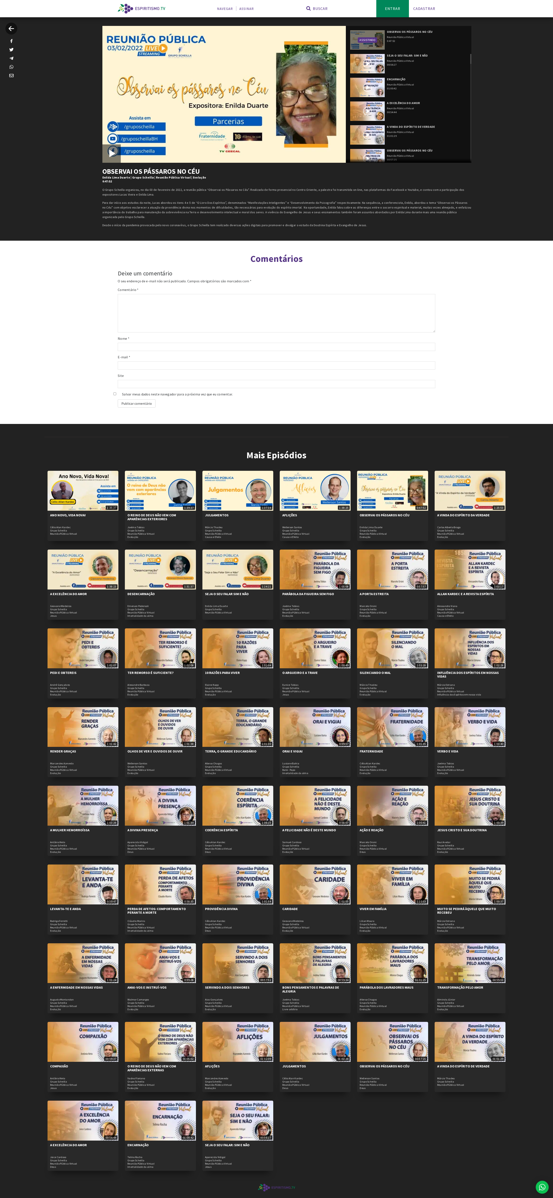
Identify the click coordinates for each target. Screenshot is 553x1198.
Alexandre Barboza (138, 685)
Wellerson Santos (292, 527)
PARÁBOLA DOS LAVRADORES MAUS (386, 987)
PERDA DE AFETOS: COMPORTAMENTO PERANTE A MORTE (156, 911)
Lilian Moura (367, 921)
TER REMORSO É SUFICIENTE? (150, 672)
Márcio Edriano (446, 685)
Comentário (128, 290)
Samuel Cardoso (291, 842)
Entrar (392, 8)
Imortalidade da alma (140, 616)
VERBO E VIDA (447, 751)
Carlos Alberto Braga (449, 527)
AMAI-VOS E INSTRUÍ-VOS (147, 987)
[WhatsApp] (11, 67)
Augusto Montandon (62, 999)
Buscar (320, 8)
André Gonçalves (60, 685)
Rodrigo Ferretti (59, 921)
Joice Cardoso (58, 1157)
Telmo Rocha (134, 1157)
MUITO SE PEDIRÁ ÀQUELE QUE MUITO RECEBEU (466, 911)
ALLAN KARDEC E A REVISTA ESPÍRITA (465, 594)
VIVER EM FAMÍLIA (373, 909)
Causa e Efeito (213, 537)
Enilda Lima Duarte (116, 177)
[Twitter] (11, 49)
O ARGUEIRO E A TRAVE (300, 672)
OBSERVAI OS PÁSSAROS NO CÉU (385, 515)
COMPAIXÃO (59, 1066)
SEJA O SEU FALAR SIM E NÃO (227, 594)
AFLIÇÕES (289, 515)
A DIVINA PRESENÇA (142, 830)
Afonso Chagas (213, 763)
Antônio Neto (57, 842)
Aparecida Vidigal (137, 842)
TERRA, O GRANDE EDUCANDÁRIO (230, 751)
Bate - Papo (288, 770)
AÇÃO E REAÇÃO (371, 830)
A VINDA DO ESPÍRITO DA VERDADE (463, 515)
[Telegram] (11, 58)
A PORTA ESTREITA (374, 594)
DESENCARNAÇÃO (141, 594)
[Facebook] (11, 41)
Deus (130, 852)
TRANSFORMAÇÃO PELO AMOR (460, 987)
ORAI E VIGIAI (292, 751)
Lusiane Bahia (290, 763)
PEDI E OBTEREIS (63, 672)
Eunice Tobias (290, 685)
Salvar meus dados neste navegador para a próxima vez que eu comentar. (177, 394)
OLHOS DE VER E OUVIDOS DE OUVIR (155, 751)
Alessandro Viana (447, 606)
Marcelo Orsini (368, 606)
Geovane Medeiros (61, 606)
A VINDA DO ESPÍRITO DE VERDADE (463, 1066)
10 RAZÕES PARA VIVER (222, 672)
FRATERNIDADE (371, 751)
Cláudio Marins (136, 921)
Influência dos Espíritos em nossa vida (459, 694)
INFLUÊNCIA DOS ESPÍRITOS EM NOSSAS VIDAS (468, 674)
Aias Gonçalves (214, 999)
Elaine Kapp (212, 685)
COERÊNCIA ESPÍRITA (221, 830)
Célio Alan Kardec (60, 527)
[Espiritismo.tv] (141, 8)
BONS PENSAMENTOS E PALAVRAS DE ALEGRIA (310, 989)
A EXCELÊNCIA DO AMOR (68, 594)
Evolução (199, 177)
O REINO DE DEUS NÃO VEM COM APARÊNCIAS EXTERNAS (151, 1068)
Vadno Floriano (136, 1078)
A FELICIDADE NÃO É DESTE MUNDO (309, 830)
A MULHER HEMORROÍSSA (69, 830)
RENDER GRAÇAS (63, 751)
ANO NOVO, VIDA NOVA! (68, 515)
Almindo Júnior (446, 999)
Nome (123, 338)
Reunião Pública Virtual (173, 177)
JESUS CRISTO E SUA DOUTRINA (462, 830)
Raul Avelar (443, 842)
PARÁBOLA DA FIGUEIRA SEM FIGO (308, 594)
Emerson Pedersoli (138, 606)
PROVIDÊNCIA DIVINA (221, 909)
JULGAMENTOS (217, 515)
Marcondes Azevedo (61, 763)
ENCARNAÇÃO (138, 1145)
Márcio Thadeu (214, 527)
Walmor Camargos (138, 999)
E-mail (124, 357)
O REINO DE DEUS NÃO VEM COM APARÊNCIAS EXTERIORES (151, 517)
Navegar (225, 8)
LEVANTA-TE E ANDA (65, 909)
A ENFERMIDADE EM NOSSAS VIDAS (76, 987)
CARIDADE (290, 909)
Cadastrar (424, 8)
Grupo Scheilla (143, 177)
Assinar (246, 8)
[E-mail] (11, 75)
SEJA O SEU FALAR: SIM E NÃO (227, 1145)
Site (121, 375)
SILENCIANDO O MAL (375, 672)
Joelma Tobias (135, 527)
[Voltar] (11, 29)
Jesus (53, 616)
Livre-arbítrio (289, 1009)
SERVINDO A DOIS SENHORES (227, 987)
